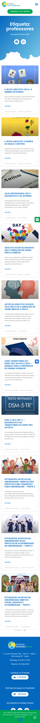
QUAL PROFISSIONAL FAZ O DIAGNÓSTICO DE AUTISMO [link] (18, 194)
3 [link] (19, 630)
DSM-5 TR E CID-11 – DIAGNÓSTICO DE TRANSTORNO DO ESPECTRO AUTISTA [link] (19, 424)
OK (21, 720)
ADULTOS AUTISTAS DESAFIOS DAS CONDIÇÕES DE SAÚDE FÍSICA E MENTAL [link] (19, 250)
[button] (36, 4)
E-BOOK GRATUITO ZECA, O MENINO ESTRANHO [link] (18, 90)
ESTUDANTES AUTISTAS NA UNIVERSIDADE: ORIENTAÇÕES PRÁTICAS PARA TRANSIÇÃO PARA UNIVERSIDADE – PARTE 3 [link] (20, 483)
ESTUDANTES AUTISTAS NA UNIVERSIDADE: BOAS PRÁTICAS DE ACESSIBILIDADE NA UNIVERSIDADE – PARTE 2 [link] (19, 542)
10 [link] (24, 630)
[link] (37, 219)
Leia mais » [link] (8, 106)
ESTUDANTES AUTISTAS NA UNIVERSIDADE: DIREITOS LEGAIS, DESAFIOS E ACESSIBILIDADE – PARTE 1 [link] (18, 601)
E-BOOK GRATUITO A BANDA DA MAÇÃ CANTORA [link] (19, 142)
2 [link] (17, 630)
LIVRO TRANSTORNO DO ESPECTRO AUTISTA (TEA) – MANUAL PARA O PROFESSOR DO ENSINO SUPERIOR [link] (19, 365)
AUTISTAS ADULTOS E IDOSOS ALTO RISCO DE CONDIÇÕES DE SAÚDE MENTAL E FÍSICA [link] (20, 307)
